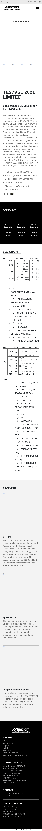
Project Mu (6, 746)
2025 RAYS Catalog (10, 807)
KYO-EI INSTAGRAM (10, 775)
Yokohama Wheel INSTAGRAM (14, 771)
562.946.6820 (31, 2)
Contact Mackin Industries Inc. (13, 793)
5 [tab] (24, 22)
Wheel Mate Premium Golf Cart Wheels (16, 755)
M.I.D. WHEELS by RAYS (12, 816)
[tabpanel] (21, 18)
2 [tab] (16, 22)
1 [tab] (14, 22)
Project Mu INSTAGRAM (11, 773)
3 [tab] (19, 22)
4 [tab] (21, 22)
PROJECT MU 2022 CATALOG (14, 814)
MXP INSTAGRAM (9, 778)
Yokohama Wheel (9, 743)
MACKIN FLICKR (9, 783)
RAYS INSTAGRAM (10, 768)
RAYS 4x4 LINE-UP (10, 809)
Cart (40, 2)
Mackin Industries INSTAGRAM (14, 766)
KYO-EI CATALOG (9, 811)
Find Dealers (7, 796)
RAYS (5, 741)
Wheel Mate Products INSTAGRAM (15, 780)
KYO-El (5, 748)
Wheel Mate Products (10, 753)
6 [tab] (26, 22)
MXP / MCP (7, 750)
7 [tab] (29, 22)
